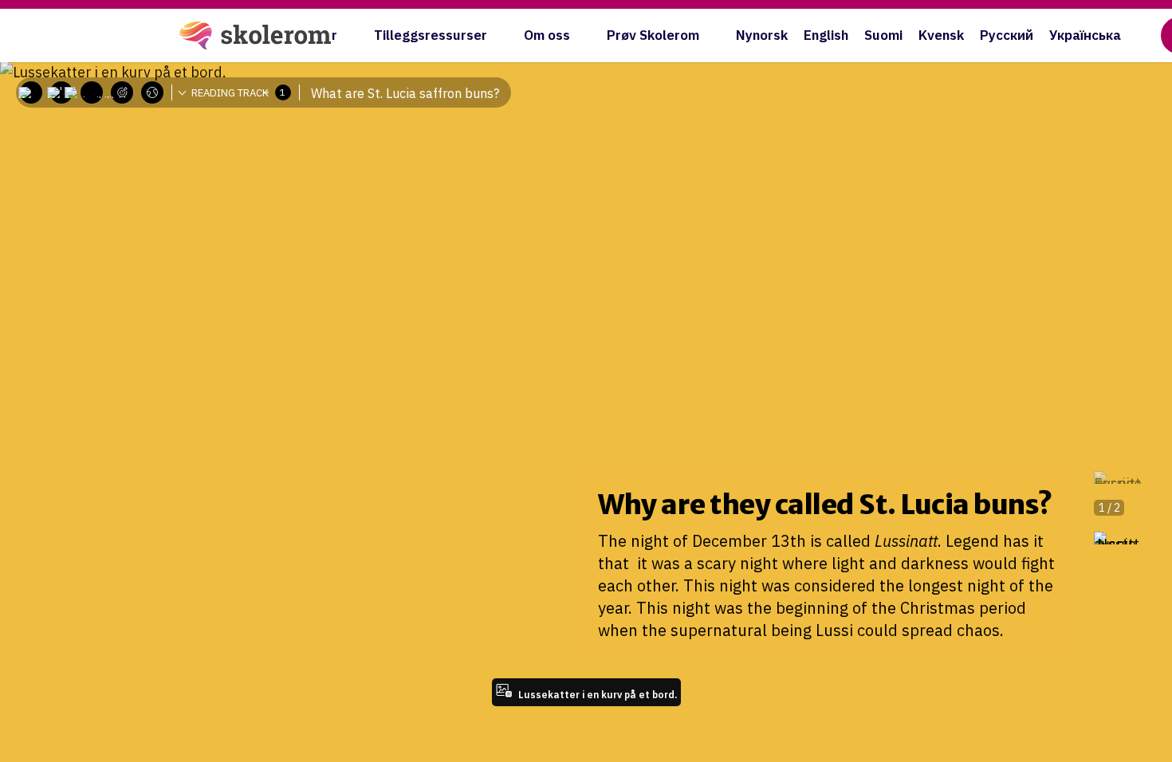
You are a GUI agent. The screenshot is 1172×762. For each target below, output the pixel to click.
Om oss (547, 35)
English (826, 35)
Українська (1085, 35)
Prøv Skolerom (653, 35)
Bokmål (164, 115)
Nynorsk (762, 35)
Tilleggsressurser (430, 35)
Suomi (883, 35)
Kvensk (941, 35)
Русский (1006, 35)
